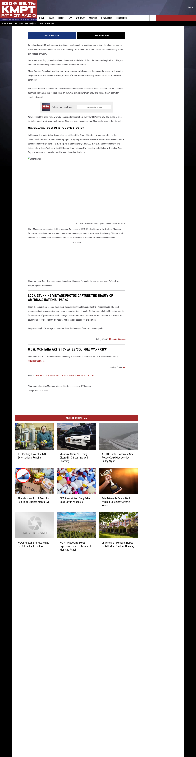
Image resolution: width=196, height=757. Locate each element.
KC (124, 367)
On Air (51, 18)
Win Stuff (80, 18)
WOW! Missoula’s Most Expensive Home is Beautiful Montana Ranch (75, 546)
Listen (61, 18)
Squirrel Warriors (36, 361)
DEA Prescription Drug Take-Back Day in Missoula (75, 500)
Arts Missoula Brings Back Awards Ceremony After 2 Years (116, 502)
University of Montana (81, 386)
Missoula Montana (63, 386)
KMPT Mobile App (47, 23)
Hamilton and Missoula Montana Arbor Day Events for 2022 (65, 375)
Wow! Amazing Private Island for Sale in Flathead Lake (33, 544)
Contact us (121, 18)
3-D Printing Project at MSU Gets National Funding (32, 455)
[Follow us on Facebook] (152, 18)
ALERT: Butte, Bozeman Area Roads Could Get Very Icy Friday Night (117, 457)
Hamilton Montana (47, 386)
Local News (43, 390)
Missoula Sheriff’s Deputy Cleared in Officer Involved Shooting (74, 457)
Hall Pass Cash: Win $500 (25, 23)
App (70, 18)
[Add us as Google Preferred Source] (146, 18)
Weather (93, 18)
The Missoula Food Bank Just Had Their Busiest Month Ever (34, 500)
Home (41, 18)
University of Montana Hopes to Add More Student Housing (118, 544)
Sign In (190, 7)
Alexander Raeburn (116, 339)
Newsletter (106, 18)
